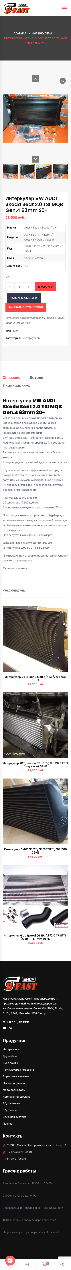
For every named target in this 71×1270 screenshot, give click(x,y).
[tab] (11, 379)
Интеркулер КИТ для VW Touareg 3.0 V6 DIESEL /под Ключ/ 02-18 (35, 764)
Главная (20, 33)
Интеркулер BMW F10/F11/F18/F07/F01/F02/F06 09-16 (35, 851)
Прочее (7, 1123)
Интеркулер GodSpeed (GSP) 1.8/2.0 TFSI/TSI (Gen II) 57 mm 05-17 (35, 937)
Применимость (16, 386)
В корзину (45, 287)
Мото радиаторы (14, 1090)
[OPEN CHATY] (10, 1260)
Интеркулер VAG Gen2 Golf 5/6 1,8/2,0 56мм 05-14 (35, 678)
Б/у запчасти (11, 1103)
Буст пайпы (10, 1063)
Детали (36, 377)
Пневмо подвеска (14, 1083)
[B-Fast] (17, 8)
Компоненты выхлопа (16, 1096)
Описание (11, 377)
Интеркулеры (42, 33)
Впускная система (14, 1117)
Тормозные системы (16, 1076)
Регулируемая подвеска (18, 1069)
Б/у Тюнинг (10, 1110)
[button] (35, 78)
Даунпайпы (10, 1056)
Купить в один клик (24, 298)
